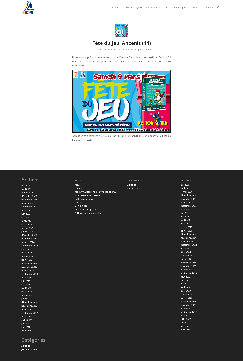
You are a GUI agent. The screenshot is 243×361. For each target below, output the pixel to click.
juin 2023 (25, 281)
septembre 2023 (29, 273)
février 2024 (27, 256)
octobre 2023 (27, 270)
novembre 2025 (29, 199)
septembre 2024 (29, 245)
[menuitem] (115, 7)
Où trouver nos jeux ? (85, 209)
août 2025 (26, 210)
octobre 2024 (27, 242)
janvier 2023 (27, 298)
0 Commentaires (112, 49)
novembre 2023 (29, 266)
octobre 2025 (27, 203)
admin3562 (147, 49)
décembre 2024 (29, 235)
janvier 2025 (27, 231)
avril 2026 (26, 189)
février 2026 (27, 192)
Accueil (78, 184)
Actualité (132, 49)
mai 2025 (25, 217)
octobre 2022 (27, 309)
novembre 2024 (29, 238)
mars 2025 (26, 224)
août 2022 (26, 316)
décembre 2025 (29, 196)
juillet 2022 (26, 319)
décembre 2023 (29, 263)
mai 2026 (25, 185)
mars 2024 (26, 252)
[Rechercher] (218, 7)
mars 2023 (26, 291)
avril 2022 (26, 330)
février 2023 (27, 295)
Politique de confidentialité (88, 212)
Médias (78, 202)
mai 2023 (25, 284)
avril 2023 (26, 288)
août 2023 (26, 277)
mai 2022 (25, 327)
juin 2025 (25, 213)
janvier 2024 (27, 259)
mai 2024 (25, 249)
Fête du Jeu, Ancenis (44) (121, 43)
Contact (78, 188)
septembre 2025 (29, 206)
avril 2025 (26, 220)
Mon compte (81, 205)
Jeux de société (29, 349)
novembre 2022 (29, 305)
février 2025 (27, 227)
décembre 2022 (29, 302)
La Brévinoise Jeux (84, 198)
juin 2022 (25, 323)
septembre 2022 (29, 312)
